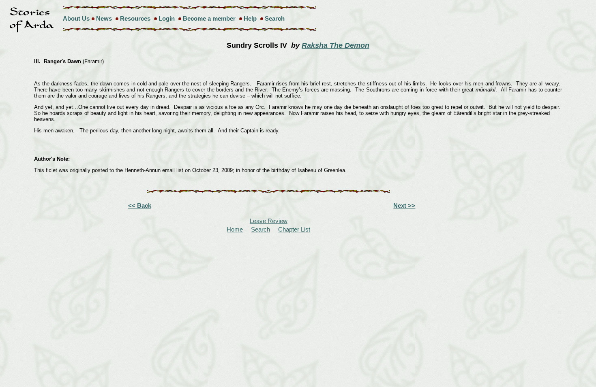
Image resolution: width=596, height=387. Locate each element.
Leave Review (268, 220)
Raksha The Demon (335, 45)
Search (275, 18)
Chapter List (294, 229)
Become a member (209, 18)
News (104, 18)
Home (235, 229)
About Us (76, 18)
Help (250, 18)
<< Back (139, 205)
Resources (135, 18)
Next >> (404, 205)
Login (167, 18)
